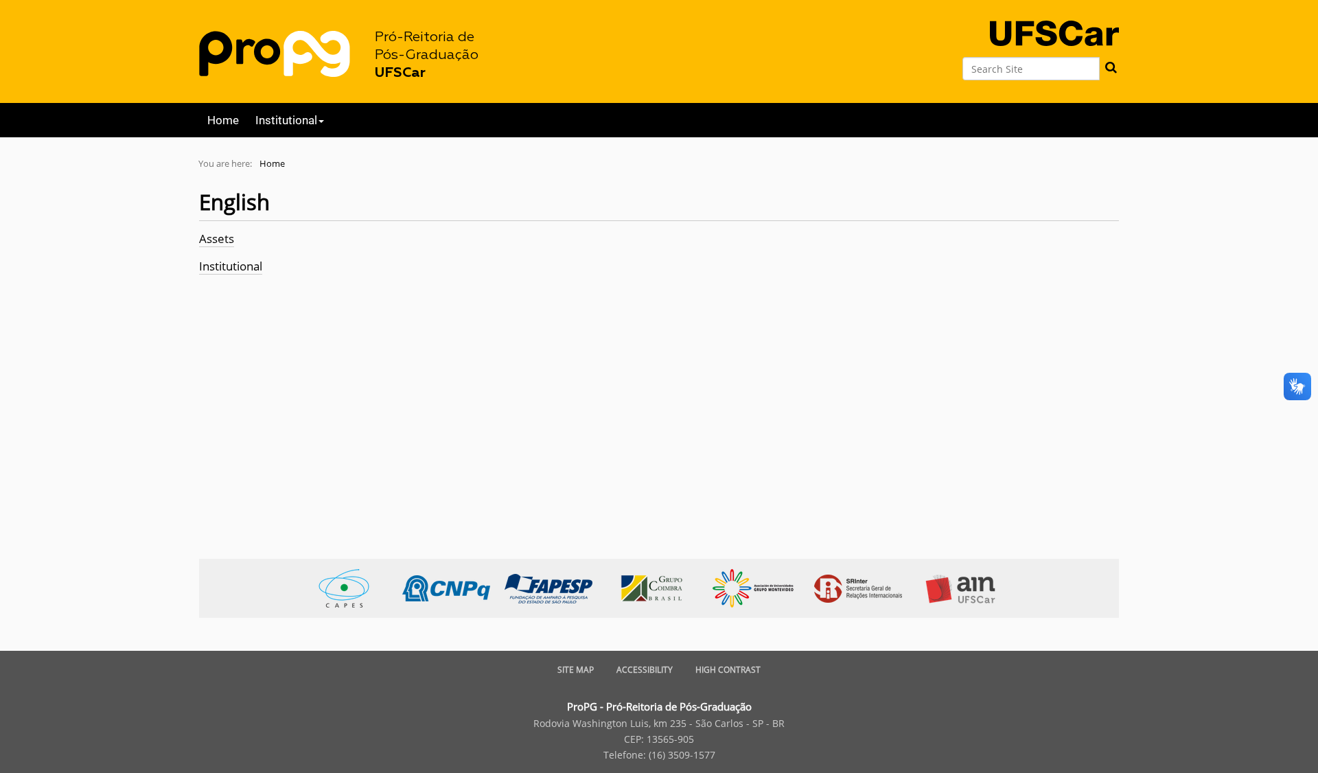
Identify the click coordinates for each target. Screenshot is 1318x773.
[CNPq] (453, 587)
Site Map (575, 670)
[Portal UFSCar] (1054, 22)
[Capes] (351, 587)
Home (223, 120)
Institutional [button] (286, 120)
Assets (216, 238)
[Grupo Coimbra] (658, 587)
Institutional (230, 266)
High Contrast (728, 670)
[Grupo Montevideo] (760, 587)
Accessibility (644, 670)
